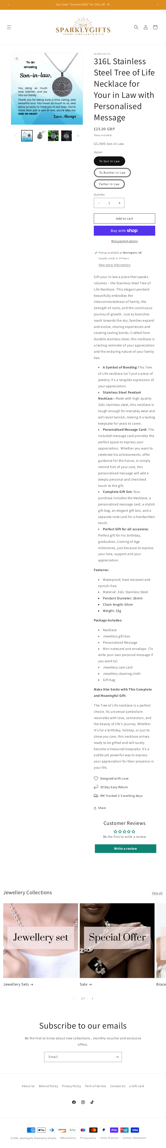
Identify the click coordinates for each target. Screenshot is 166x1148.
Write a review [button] (125, 848)
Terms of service (109, 1137)
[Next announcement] (157, 5)
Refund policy (68, 1137)
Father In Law (109, 184)
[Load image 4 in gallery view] (40, 135)
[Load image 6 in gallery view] (66, 135)
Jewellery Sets (16, 984)
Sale (83, 984)
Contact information (134, 1137)
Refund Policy (48, 1086)
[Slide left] (15, 136)
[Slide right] (78, 136)
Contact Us (118, 1086)
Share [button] (102, 808)
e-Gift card (136, 1086)
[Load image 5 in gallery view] (53, 135)
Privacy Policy (71, 1086)
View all (157, 893)
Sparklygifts (27, 1138)
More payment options (124, 241)
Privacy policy (88, 1137)
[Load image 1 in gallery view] (26, 135)
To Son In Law (109, 161)
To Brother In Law (112, 173)
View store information (115, 265)
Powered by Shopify (45, 1138)
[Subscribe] (117, 1057)
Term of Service (95, 1086)
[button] (9, 27)
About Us (28, 1086)
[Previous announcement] (8, 5)
